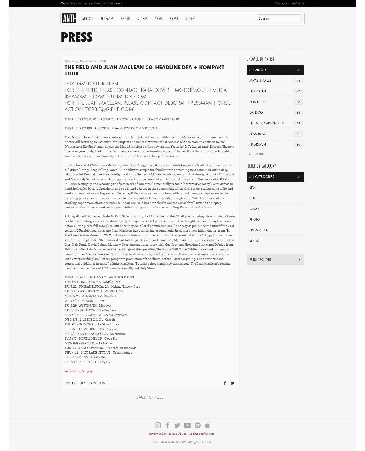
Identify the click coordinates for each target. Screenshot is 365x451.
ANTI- (69, 18)
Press (174, 19)
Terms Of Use (177, 434)
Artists (87, 19)
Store (189, 19)
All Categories (261, 177)
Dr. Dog (274, 112)
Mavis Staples (274, 80)
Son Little (274, 102)
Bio (252, 187)
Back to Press (150, 398)
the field (77, 383)
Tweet (220, 375)
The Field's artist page (79, 371)
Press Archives (260, 259)
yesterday (90, 383)
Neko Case (274, 91)
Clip (252, 198)
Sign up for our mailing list (289, 3)
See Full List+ (257, 154)
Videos (143, 19)
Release (255, 241)
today (101, 383)
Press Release (260, 230)
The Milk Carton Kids (274, 123)
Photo (254, 219)
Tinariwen (274, 144)
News (159, 19)
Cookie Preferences (201, 434)
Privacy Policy (157, 434)
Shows (126, 19)
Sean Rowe (274, 134)
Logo (254, 209)
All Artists (258, 70)
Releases (107, 19)
